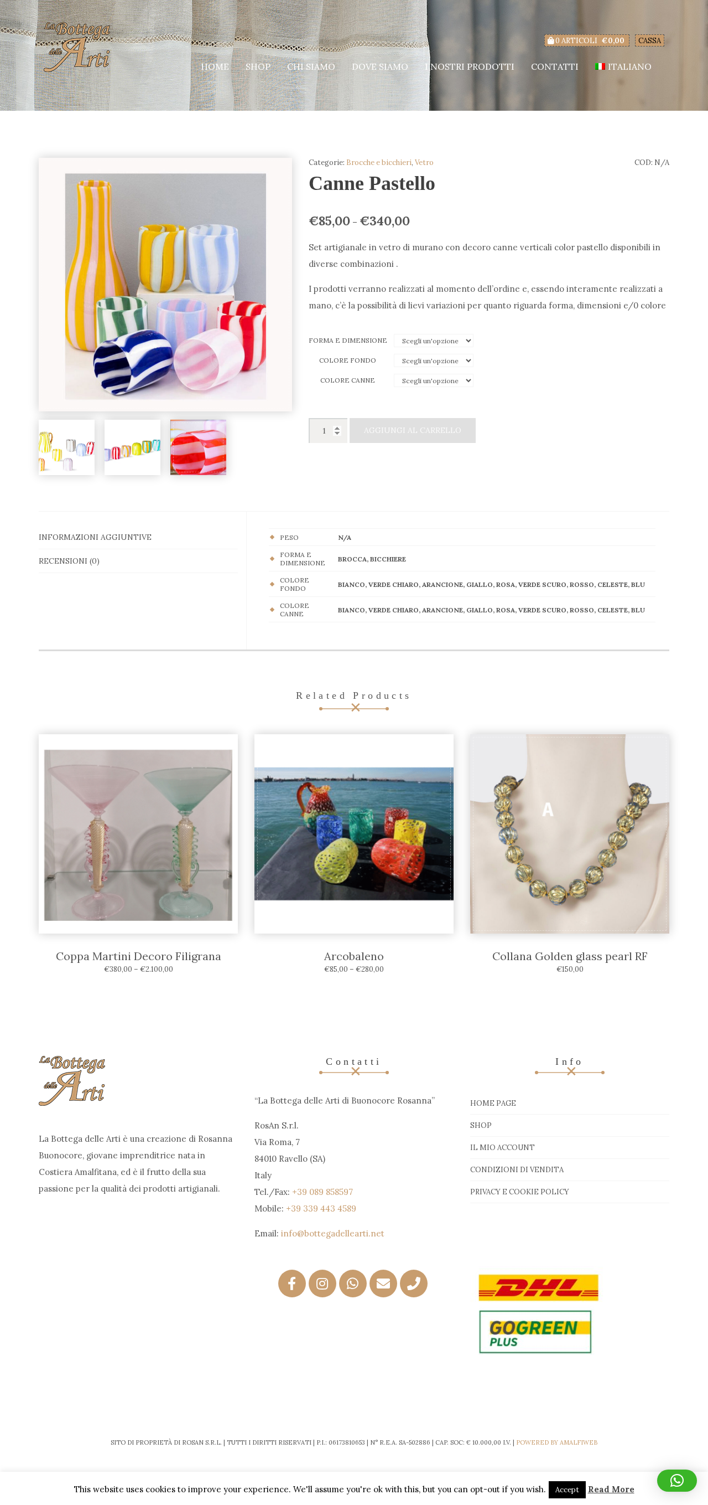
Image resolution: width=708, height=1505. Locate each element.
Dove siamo (380, 66)
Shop (258, 66)
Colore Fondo (347, 360)
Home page (493, 1103)
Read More (611, 1489)
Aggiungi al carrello (412, 430)
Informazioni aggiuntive (95, 537)
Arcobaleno (354, 956)
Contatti (555, 66)
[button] (677, 1481)
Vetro (424, 162)
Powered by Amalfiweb (556, 1442)
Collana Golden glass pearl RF (570, 956)
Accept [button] (567, 1489)
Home (215, 66)
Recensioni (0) (69, 561)
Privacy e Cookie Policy (519, 1192)
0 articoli (589, 40)
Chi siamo (311, 66)
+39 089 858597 (322, 1192)
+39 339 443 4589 (321, 1208)
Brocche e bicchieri (379, 162)
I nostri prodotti (469, 66)
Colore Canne (347, 380)
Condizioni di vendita (517, 1169)
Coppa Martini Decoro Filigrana (138, 956)
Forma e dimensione (348, 340)
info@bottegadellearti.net (332, 1233)
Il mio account (502, 1147)
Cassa (649, 40)
